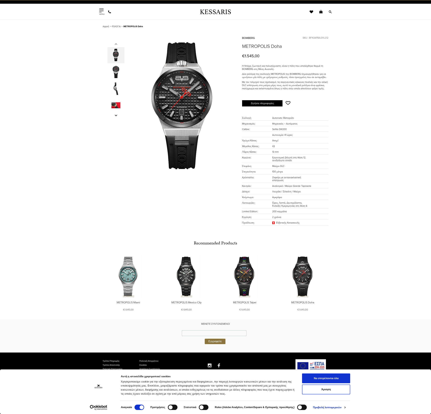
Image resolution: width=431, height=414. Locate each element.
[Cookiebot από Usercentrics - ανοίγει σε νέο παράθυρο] (98, 407)
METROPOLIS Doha (302, 302)
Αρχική (106, 26)
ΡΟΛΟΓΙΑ (116, 26)
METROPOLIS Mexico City (186, 302)
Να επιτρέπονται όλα (326, 378)
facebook (219, 365)
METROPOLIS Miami (128, 302)
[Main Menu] (101, 10)
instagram (210, 365)
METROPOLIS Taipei (244, 302)
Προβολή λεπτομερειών (327, 407)
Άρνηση (326, 389)
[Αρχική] (215, 11)
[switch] (172, 407)
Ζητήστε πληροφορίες (262, 103)
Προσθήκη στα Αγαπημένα (288, 103)
